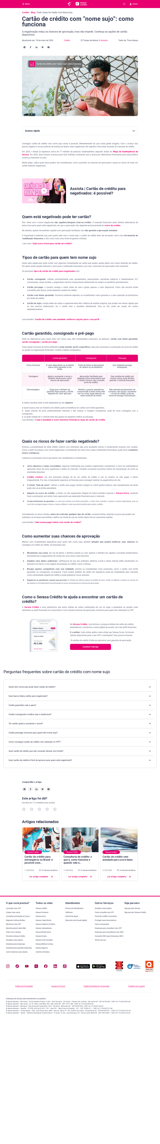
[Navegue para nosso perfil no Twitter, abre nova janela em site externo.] (36, 967)
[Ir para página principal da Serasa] (71, 4)
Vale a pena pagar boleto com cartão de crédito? (58, 522)
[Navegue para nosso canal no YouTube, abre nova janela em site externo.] (26, 967)
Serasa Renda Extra (43, 932)
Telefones (69, 912)
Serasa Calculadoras (44, 928)
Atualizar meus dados (14, 940)
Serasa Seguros (42, 948)
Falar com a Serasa (13, 932)
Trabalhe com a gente (136, 986)
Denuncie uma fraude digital (76, 920)
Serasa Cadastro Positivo (45, 924)
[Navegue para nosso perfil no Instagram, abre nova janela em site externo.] (8, 967)
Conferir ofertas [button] (90, 647)
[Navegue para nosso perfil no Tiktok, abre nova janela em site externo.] (17, 967)
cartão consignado (31, 342)
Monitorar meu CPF (13, 924)
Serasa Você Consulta (44, 940)
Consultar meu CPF (13, 908)
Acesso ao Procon (58, 986)
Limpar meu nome (13, 912)
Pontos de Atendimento (74, 908)
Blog (33, 12)
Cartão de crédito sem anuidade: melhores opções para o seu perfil (67, 319)
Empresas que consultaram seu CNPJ (109, 932)
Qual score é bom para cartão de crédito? (52, 243)
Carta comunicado (102, 924)
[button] (24, 47)
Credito (25, 12)
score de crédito (112, 225)
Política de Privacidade (24, 986)
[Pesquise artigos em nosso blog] (124, 4)
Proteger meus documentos (105, 920)
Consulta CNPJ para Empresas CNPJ (109, 936)
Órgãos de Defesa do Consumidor (97, 986)
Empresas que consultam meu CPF (108, 928)
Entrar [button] (135, 4)
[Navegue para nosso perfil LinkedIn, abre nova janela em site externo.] (55, 967)
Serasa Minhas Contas (44, 944)
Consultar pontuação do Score (18, 916)
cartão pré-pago (49, 342)
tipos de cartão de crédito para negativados (55, 271)
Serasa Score (122, 493)
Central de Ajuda (71, 916)
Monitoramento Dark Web (16, 928)
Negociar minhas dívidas (15, 920)
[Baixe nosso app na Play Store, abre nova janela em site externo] (99, 968)
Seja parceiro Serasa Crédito (135, 912)
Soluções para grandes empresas (19, 948)
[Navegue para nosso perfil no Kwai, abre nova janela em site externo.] (64, 967)
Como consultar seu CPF (104, 912)
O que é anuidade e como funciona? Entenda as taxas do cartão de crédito (70, 420)
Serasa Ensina (41, 936)
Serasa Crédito (31, 607)
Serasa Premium (42, 912)
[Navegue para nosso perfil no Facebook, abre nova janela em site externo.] (46, 967)
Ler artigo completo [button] (38, 876)
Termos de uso (100, 940)
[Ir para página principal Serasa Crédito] (81, 4)
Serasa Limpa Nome (43, 920)
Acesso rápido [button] (32, 130)
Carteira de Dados (43, 952)
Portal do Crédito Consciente (106, 916)
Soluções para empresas (15, 944)
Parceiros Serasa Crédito (15, 936)
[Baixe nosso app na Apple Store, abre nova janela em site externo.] (83, 968)
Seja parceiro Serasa (132, 908)
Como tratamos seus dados (17, 952)
